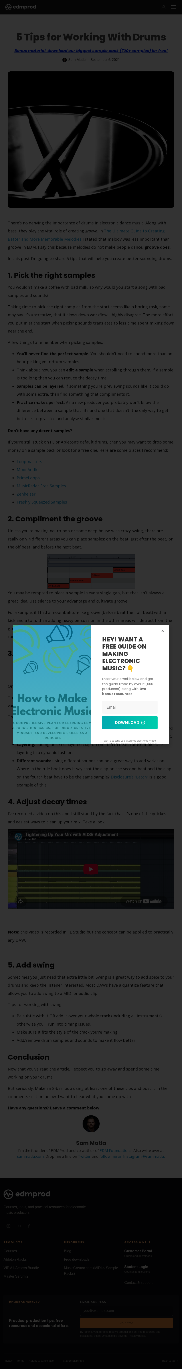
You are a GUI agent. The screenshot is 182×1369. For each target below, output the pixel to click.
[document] (91, 684)
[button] (162, 631)
